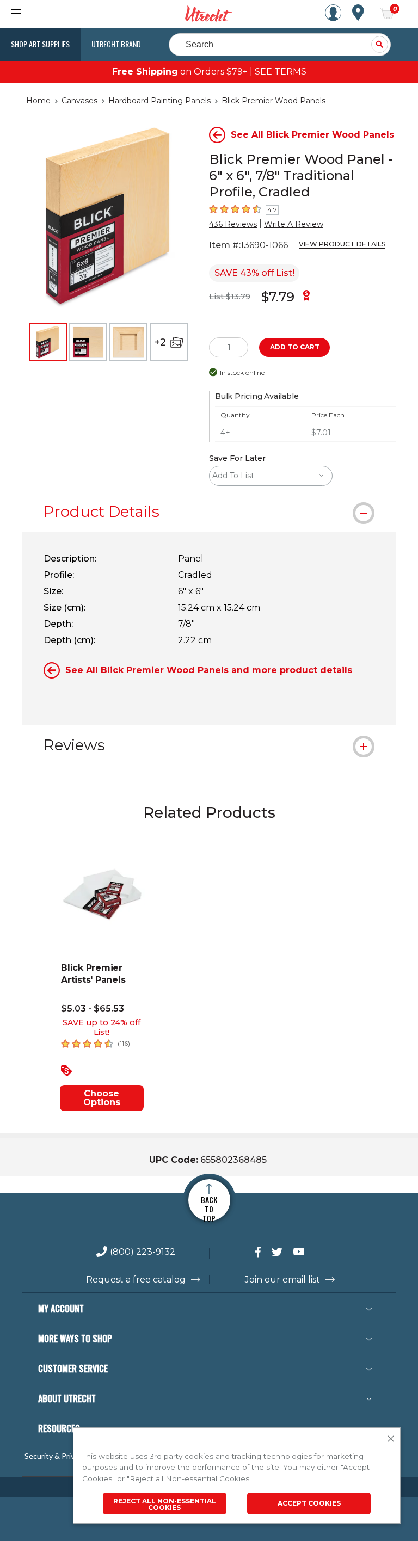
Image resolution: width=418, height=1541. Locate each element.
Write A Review (293, 224)
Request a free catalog (136, 1279)
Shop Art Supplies (40, 44)
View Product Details (342, 244)
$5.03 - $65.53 (92, 1008)
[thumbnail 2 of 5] (88, 342)
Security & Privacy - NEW (66, 1456)
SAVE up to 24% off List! (101, 1027)
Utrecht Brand (116, 44)
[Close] (390, 1439)
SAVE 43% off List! (254, 273)
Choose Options (101, 1097)
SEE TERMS (280, 71)
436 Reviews (233, 224)
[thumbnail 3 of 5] (128, 342)
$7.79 (277, 297)
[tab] (209, 511)
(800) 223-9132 (142, 1252)
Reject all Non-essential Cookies (164, 1504)
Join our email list (282, 1279)
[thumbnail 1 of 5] (48, 342)
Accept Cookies (309, 1503)
